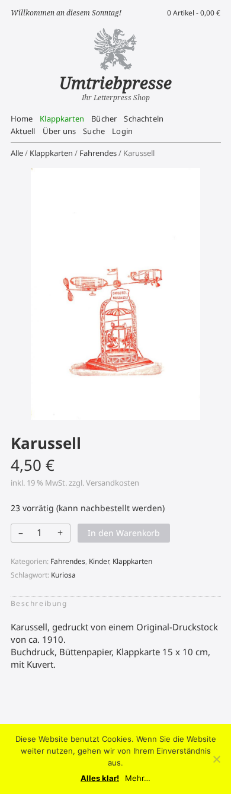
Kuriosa (63, 575)
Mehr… (137, 778)
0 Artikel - (193, 13)
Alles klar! (100, 778)
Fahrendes (98, 153)
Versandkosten (112, 482)
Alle (17, 153)
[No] (216, 759)
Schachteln (143, 118)
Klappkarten (62, 118)
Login (122, 131)
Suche (94, 131)
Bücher (104, 118)
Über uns (59, 131)
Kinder (99, 561)
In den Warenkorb (124, 532)
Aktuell (23, 131)
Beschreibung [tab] (39, 603)
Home (22, 118)
